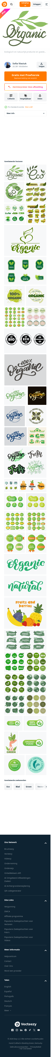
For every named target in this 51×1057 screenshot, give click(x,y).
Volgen (41, 66)
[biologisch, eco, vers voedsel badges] (14, 216)
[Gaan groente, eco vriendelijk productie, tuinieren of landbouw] (35, 995)
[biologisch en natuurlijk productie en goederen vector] (14, 175)
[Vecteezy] (4, 4)
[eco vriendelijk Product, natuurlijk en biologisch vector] (36, 194)
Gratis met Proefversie (25, 76)
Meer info (10, 116)
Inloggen (37, 4)
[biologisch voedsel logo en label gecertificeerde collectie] (25, 316)
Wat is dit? (29, 107)
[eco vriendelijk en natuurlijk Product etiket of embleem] (14, 192)
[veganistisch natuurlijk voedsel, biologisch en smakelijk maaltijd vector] (18, 629)
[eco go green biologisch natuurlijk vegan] (15, 546)
